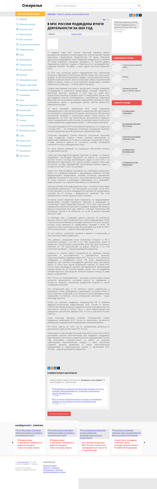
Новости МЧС (76, 34)
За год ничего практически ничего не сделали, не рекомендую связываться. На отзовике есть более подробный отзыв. (77, 400)
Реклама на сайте (50, 465)
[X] (140, 15)
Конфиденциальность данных (54, 472)
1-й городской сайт (23, 462)
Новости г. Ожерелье (51, 468)
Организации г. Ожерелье (53, 470)
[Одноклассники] (134, 15)
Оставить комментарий (59, 414)
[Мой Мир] (137, 15)
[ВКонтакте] (130, 15)
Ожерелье (51, 14)
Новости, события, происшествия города (73, 14)
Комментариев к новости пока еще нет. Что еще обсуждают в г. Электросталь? (77, 381)
